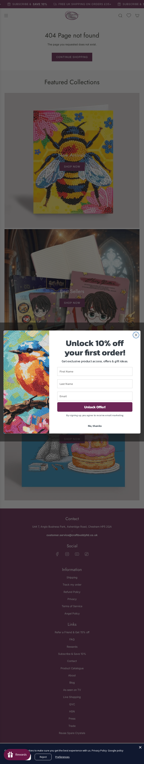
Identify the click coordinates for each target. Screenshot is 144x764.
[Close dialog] (136, 335)
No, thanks (95, 426)
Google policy (115, 750)
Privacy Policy (99, 750)
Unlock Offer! (95, 407)
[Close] (140, 747)
